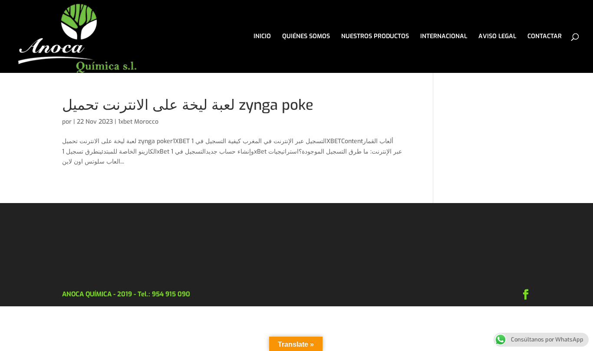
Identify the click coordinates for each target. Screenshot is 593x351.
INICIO (262, 36)
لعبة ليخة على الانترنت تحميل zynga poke (187, 105)
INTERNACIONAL (443, 36)
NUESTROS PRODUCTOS (375, 36)
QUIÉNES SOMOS (306, 36)
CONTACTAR (544, 36)
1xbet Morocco (138, 122)
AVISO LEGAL (497, 36)
